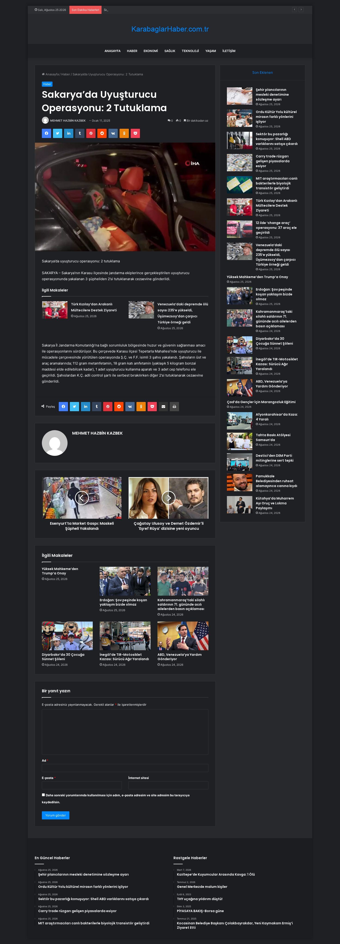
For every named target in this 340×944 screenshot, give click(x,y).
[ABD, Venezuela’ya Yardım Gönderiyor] (183, 636)
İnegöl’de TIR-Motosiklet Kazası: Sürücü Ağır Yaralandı (124, 656)
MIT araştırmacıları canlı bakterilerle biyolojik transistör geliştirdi (276, 183)
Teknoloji (190, 51)
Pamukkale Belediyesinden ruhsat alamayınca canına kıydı (276, 481)
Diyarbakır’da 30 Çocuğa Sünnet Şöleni (63, 656)
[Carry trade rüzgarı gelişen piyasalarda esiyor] (239, 162)
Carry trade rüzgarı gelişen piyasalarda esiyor (273, 161)
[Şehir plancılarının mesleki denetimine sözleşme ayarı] (239, 96)
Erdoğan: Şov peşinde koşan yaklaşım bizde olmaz (123, 602)
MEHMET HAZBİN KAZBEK (68, 120)
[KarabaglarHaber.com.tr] (170, 29)
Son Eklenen (262, 72)
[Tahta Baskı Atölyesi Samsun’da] (239, 441)
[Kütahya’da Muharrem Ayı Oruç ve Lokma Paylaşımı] (239, 504)
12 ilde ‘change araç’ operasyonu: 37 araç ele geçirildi (276, 228)
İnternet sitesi (138, 778)
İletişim (229, 51)
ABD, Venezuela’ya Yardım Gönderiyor (180, 656)
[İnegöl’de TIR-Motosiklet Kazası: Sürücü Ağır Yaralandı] (125, 636)
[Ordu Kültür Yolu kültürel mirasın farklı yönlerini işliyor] (239, 118)
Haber (132, 51)
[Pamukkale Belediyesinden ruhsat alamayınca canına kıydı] (239, 482)
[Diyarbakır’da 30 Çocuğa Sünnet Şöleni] (67, 636)
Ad (45, 760)
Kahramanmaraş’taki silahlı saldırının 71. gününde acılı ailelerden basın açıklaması (181, 604)
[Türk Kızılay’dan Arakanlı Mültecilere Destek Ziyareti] (55, 310)
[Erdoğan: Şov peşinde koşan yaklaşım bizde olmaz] (125, 581)
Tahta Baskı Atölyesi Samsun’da (273, 437)
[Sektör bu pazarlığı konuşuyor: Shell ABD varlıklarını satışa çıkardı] (239, 140)
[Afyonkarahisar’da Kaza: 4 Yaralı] (239, 420)
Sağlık (169, 51)
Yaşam (210, 51)
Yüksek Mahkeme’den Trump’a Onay (60, 571)
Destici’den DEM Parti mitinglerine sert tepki (275, 458)
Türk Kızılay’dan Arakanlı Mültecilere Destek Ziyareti (276, 205)
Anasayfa (113, 51)
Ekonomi (151, 51)
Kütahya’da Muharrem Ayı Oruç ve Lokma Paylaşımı (275, 503)
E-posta (49, 778)
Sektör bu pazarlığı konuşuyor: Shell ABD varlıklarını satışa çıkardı (150, 10)
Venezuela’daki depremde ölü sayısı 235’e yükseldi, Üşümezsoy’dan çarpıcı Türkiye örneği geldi (276, 255)
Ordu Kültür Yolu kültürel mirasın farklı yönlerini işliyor (276, 117)
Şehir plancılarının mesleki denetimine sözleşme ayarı (272, 94)
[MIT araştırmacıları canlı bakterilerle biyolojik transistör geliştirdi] (239, 184)
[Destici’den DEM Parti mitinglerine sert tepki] (239, 462)
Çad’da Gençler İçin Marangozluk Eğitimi (261, 402)
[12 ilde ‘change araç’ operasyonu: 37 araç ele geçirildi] (239, 229)
